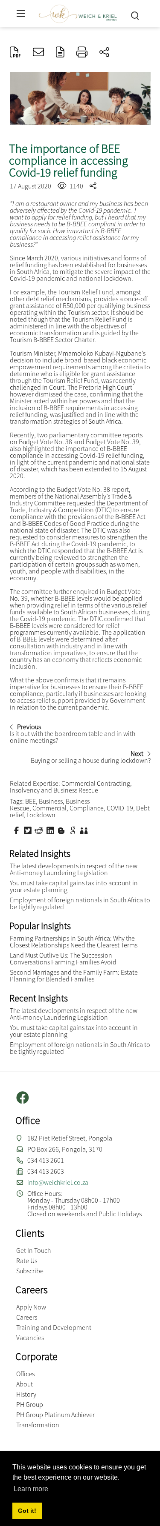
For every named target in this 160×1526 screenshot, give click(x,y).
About (24, 1384)
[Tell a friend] (85, 830)
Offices (25, 1373)
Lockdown (40, 814)
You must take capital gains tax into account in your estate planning (74, 886)
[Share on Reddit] (40, 830)
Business (51, 801)
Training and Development (53, 1327)
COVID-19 (120, 808)
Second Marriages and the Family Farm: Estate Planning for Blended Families (74, 975)
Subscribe (30, 1270)
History (26, 1394)
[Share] (104, 52)
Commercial (49, 808)
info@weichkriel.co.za (57, 1182)
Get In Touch (33, 1250)
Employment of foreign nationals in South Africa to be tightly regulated (80, 903)
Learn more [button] (31, 1488)
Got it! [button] (27, 1510)
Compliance (87, 808)
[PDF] (15, 52)
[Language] (60, 52)
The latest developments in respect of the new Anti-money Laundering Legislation (73, 869)
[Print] (81, 52)
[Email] (38, 52)
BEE (30, 801)
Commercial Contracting (95, 783)
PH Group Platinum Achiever (55, 1414)
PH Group (29, 1404)
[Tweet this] (28, 830)
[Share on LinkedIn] (51, 830)
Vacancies (30, 1337)
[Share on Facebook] (17, 830)
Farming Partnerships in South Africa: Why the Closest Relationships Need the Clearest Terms (73, 941)
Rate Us (26, 1260)
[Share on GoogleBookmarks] (74, 830)
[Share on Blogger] (62, 830)
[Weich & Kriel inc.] (77, 12)
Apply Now (31, 1307)
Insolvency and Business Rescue (54, 790)
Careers (26, 1317)
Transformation (37, 1424)
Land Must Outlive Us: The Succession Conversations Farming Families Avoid (63, 958)
